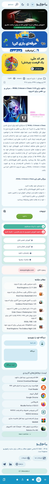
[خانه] (38, 479)
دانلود (24, 216)
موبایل (39, 78)
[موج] (24, 19)
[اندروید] (17, 479)
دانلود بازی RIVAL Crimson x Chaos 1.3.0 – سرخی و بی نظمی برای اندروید (25, 90)
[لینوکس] (22, 479)
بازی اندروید (30, 78)
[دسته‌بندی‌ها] (32, 4)
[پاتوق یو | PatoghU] (41, 4)
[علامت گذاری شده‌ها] (4, 479)
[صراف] (24, 63)
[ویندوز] (33, 479)
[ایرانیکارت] (24, 41)
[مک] (28, 479)
